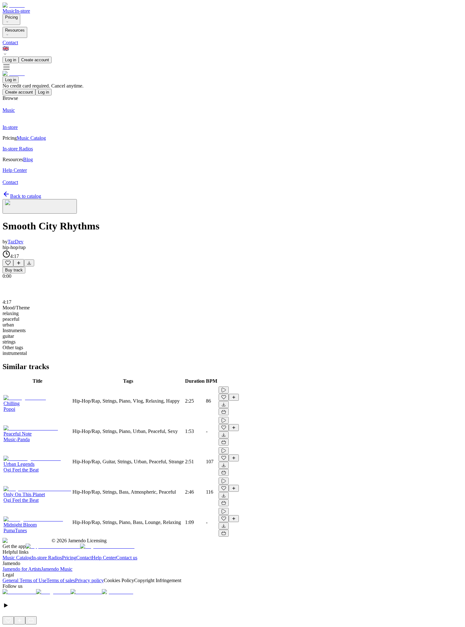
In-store (22, 11)
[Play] (40, 206)
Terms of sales (60, 580)
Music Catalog (17, 557)
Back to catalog (25, 196)
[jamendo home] (14, 5)
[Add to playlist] (18, 263)
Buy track (14, 270)
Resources (15, 30)
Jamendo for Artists (22, 569)
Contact (10, 42)
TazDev (15, 241)
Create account (35, 60)
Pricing (11, 17)
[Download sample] (29, 262)
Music (9, 11)
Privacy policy (89, 580)
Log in (10, 60)
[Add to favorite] (8, 263)
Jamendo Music (56, 569)
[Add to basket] (224, 411)
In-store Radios (47, 557)
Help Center (104, 557)
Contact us (126, 557)
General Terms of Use (24, 580)
